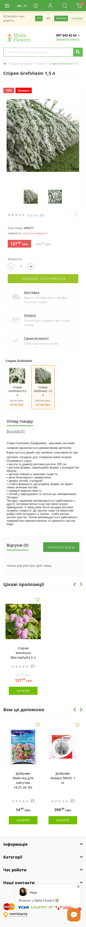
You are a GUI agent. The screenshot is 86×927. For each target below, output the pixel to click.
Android (61, 18)
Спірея (40, 63)
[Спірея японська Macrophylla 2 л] (23, 622)
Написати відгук (61, 547)
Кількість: (15, 259)
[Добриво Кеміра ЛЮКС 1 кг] (62, 748)
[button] (50, 5)
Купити (23, 691)
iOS (39, 18)
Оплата (30, 315)
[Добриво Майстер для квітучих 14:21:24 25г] (23, 748)
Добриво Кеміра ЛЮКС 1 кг (62, 778)
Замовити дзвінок (67, 39)
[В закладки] (38, 600)
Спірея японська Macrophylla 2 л (23, 653)
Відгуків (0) (16, 431)
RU (25, 6)
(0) (42, 215)
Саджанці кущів (21, 63)
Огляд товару (20, 421)
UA (19, 6)
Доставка (31, 292)
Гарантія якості (36, 338)
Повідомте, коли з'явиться (43, 279)
